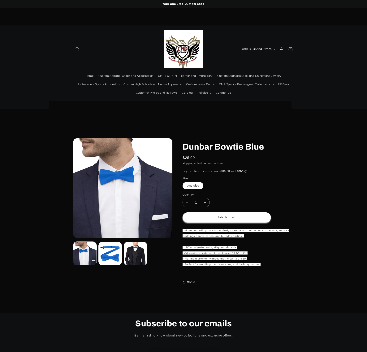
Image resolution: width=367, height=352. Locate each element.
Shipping (188, 163)
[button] (77, 49)
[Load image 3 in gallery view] (135, 253)
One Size (193, 185)
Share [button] (191, 282)
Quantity (188, 194)
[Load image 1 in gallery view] (85, 253)
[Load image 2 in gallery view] (110, 253)
